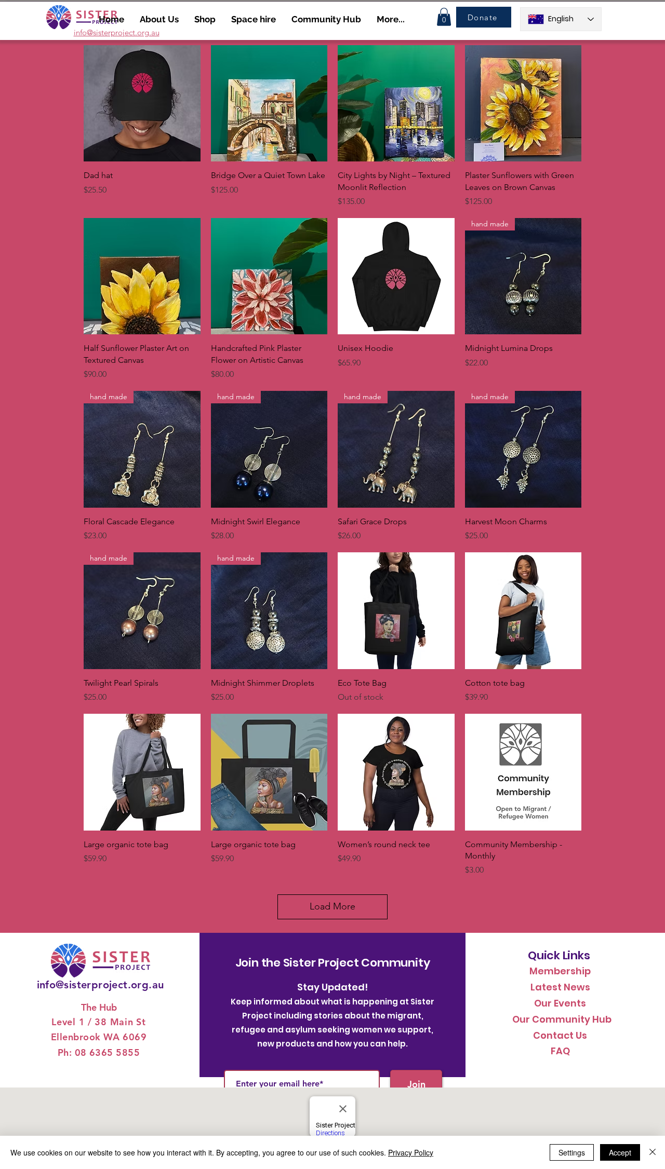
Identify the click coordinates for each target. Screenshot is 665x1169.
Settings (571, 1152)
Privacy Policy (410, 1152)
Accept (620, 1152)
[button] (443, 17)
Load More (332, 906)
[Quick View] (142, 103)
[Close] (652, 1152)
